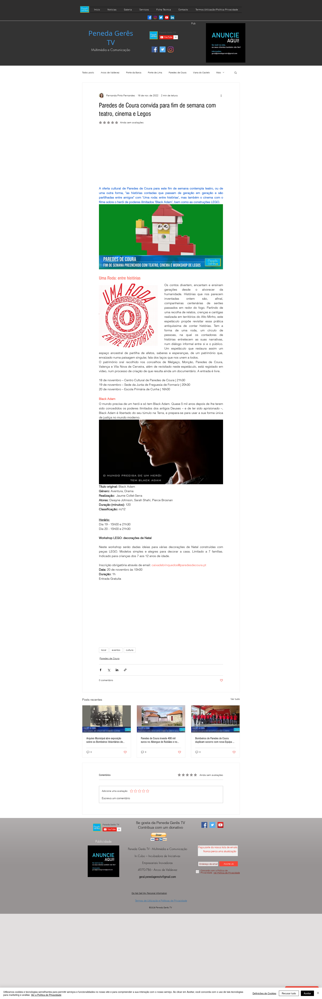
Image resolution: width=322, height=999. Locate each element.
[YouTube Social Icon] (220, 825)
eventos (116, 650)
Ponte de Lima (155, 72)
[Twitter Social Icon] (163, 49)
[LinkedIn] (172, 17)
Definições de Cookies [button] (264, 993)
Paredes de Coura (177, 72)
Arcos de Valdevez (110, 72)
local (103, 650)
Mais (218, 72)
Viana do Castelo (201, 72)
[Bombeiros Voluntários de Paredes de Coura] (106, 719)
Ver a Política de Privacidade (46, 994)
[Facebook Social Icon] (154, 49)
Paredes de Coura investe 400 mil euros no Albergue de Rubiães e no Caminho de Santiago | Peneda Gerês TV (160, 740)
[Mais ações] (221, 95)
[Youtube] (167, 17)
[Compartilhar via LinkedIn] (117, 669)
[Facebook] (150, 17)
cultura (129, 650)
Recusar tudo (289, 993)
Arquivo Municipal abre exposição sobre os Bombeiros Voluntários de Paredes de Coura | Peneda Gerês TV (105, 740)
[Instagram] (155, 17)
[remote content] (161, 157)
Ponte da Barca (133, 72)
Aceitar (307, 993)
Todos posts (88, 72)
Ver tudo (235, 699)
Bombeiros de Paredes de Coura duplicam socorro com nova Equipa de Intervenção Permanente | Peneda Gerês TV (215, 740)
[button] (235, 72)
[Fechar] (318, 993)
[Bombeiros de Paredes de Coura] (215, 719)
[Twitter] (161, 17)
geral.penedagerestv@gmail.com (157, 877)
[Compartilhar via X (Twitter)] (108, 669)
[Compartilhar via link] (125, 669)
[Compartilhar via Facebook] (100, 669)
